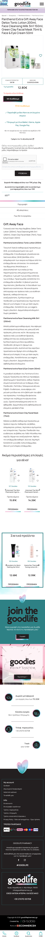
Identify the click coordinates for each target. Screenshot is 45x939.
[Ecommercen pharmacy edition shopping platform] (22, 926)
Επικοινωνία (8, 803)
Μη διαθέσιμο (13, 99)
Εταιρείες (12, 15)
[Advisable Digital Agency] (22, 920)
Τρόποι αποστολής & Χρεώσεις (15, 816)
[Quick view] (18, 475)
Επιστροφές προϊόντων (12, 807)
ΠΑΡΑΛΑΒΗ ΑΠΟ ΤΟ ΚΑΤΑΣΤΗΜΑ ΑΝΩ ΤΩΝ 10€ (22, 10)
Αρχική (4, 15)
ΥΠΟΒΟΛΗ (22, 173)
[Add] (18, 481)
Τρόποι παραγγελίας (11, 810)
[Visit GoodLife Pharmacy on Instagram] (25, 861)
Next (39, 490)
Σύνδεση (7, 786)
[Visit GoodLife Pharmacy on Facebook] (18, 861)
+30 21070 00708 (22, 899)
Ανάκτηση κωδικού (10, 792)
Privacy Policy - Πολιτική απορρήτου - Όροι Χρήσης (22, 819)
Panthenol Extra (24, 15)
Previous (5, 490)
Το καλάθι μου (9, 795)
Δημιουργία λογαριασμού (13, 789)
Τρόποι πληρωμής (10, 813)
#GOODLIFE (22, 865)
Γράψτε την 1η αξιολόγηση (21, 139)
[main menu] (42, 4)
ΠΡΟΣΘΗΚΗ (13, 509)
